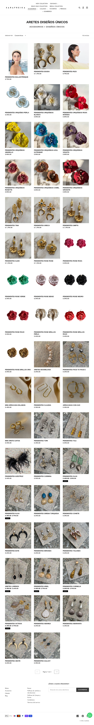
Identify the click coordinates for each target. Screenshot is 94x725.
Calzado (7, 693)
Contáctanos (31, 700)
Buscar (29, 688)
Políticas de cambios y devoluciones (34, 692)
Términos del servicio (33, 702)
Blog (6, 696)
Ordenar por (9, 35)
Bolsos (7, 688)
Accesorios (8, 691)
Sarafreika (86, 721)
